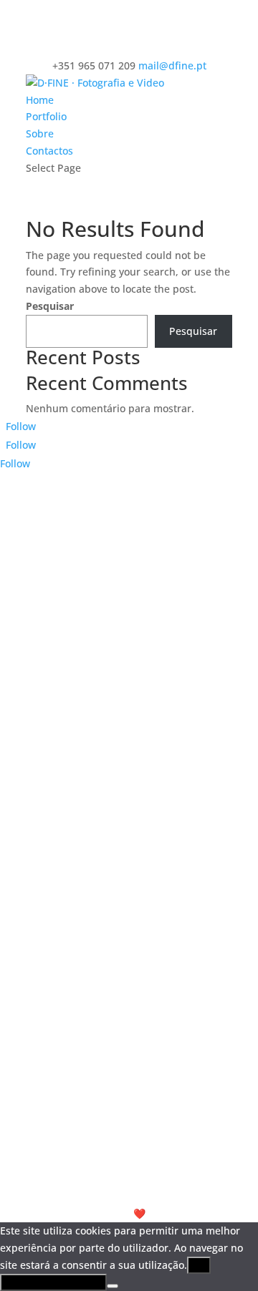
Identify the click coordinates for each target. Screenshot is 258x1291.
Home (40, 100)
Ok (199, 1265)
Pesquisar (50, 306)
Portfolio (46, 116)
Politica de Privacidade (53, 1282)
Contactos (49, 150)
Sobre (40, 133)
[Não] (112, 1286)
